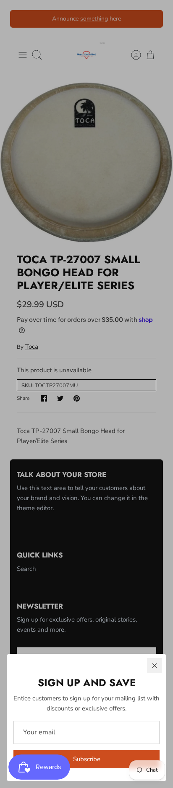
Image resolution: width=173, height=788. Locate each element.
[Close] (154, 665)
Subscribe (86, 759)
